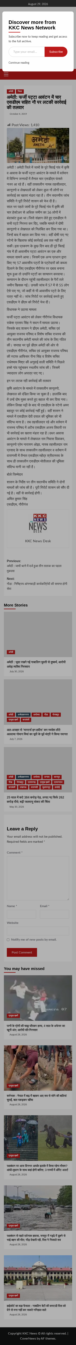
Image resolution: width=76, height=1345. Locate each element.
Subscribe (56, 51)
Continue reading (19, 63)
